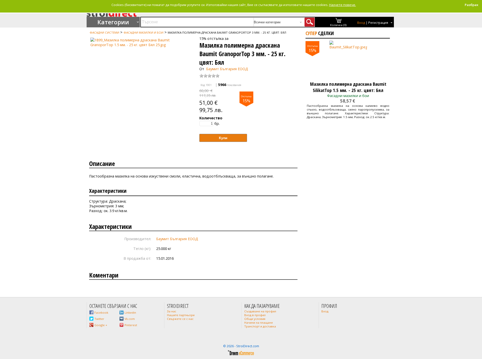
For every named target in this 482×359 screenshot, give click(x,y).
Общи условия (254, 319)
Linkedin (130, 312)
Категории (113, 22)
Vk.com (130, 319)
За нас (171, 311)
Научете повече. (342, 5)
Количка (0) (338, 25)
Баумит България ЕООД (227, 68)
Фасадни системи (104, 32)
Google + (100, 325)
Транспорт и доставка (260, 326)
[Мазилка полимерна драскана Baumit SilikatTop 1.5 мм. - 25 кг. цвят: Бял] (348, 59)
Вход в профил (255, 315)
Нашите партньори (181, 315)
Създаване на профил (260, 311)
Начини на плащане (258, 322)
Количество (210, 118)
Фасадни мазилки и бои (143, 32)
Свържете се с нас (180, 319)
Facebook (101, 312)
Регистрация (378, 23)
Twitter (99, 319)
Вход (361, 23)
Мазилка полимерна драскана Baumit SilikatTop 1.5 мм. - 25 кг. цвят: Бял (348, 87)
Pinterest (131, 325)
